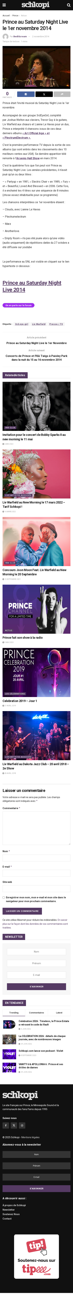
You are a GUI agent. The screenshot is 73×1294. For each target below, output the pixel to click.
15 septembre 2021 (12, 579)
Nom (6, 851)
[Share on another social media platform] (62, 94)
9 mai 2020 (8, 642)
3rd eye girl (21, 324)
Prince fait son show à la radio (23, 637)
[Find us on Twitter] (14, 1125)
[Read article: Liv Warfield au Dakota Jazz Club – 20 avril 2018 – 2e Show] (36, 735)
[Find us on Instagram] (22, 1125)
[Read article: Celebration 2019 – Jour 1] (36, 672)
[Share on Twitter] (44, 94)
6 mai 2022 (8, 444)
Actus (24, 15)
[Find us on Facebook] (6, 1125)
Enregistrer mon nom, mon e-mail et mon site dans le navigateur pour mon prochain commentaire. (36, 899)
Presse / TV (56, 324)
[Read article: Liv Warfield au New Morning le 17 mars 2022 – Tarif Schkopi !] (36, 473)
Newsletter (9, 1209)
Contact (7, 1218)
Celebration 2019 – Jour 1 (20, 701)
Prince (15, 15)
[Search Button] (68, 5)
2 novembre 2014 (40, 36)
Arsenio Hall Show (28, 158)
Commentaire (11, 808)
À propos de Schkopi (14, 1205)
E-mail (7, 866)
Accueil (6, 15)
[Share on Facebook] (26, 94)
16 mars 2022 (10, 512)
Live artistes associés (18, 495)
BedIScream (20, 36)
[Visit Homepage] (36, 5)
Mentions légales (30, 1137)
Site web (7, 882)
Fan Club (10, 428)
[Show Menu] (4, 5)
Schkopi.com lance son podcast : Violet (41, 1050)
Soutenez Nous (11, 1214)
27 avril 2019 (10, 706)
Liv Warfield (38, 324)
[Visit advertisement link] (36, 1256)
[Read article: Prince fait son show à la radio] (36, 609)
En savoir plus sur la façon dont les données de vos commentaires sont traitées (35, 924)
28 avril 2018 (10, 773)
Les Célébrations (15, 694)
